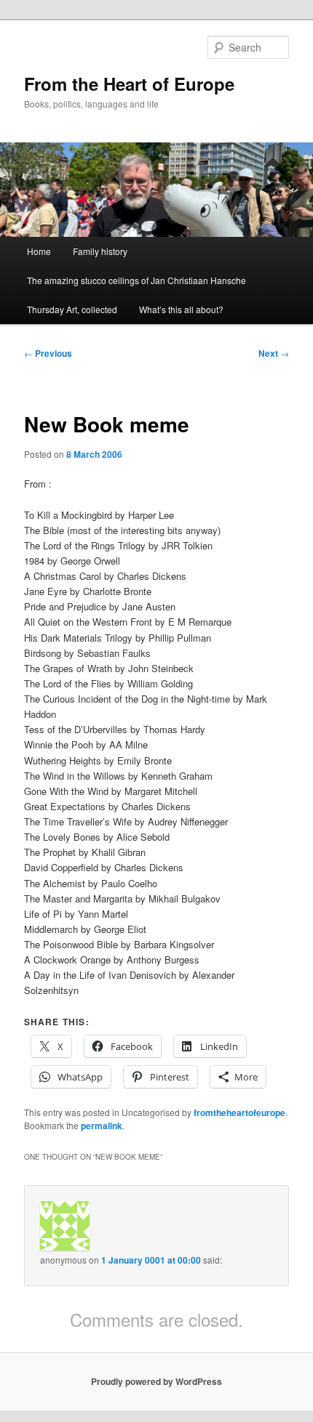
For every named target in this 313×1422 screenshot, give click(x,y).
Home (39, 251)
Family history (100, 251)
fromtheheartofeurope (239, 1112)
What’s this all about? (181, 309)
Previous (48, 353)
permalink (101, 1125)
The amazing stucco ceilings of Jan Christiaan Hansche (136, 280)
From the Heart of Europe (129, 83)
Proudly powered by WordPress (156, 1381)
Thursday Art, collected (72, 309)
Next (273, 353)
